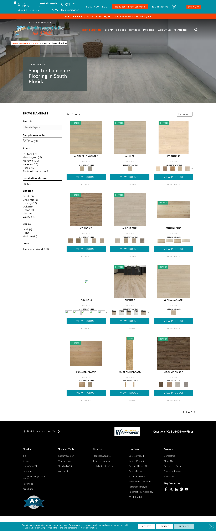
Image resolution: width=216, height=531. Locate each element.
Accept (146, 526)
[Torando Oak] (186, 384)
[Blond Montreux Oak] (86, 137)
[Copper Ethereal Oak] (165, 168)
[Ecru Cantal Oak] (94, 240)
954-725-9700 (72, 10)
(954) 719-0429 (69, 4)
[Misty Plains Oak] (177, 384)
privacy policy (43, 528)
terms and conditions (67, 528)
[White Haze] (121, 312)
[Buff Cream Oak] (130, 137)
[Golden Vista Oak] (169, 384)
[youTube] (186, 489)
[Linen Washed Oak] (177, 240)
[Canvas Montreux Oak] (90, 168)
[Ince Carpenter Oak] (172, 168)
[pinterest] (181, 489)
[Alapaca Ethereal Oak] (174, 137)
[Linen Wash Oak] (173, 209)
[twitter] (171, 489)
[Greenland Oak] (90, 384)
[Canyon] (86, 281)
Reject (165, 526)
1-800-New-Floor (182, 431)
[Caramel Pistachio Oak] (78, 240)
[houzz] (176, 489)
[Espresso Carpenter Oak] (173, 353)
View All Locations (28, 10)
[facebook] (166, 489)
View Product (86, 177)
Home (15, 43)
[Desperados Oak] (134, 384)
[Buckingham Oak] (129, 353)
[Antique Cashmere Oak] (86, 209)
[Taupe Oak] (134, 240)
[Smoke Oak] (142, 240)
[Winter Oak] (130, 209)
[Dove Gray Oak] (173, 281)
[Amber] (130, 281)
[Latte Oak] (125, 240)
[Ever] (77, 312)
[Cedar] (101, 312)
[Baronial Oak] (86, 353)
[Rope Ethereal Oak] (180, 168)
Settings (184, 526)
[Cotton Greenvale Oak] (86, 240)
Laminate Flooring (29, 43)
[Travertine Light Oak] (169, 240)
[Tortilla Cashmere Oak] (101, 240)
